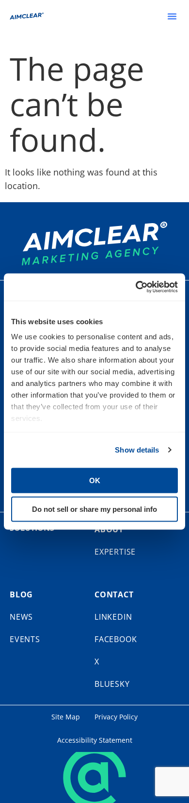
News (21, 616)
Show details (137, 450)
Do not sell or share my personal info (94, 509)
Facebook (115, 639)
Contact (114, 594)
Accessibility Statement (94, 740)
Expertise (115, 551)
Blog (21, 594)
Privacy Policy (116, 716)
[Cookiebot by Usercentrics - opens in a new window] (136, 287)
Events (25, 639)
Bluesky (112, 684)
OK (94, 480)
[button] (172, 16)
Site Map (65, 716)
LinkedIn (113, 616)
